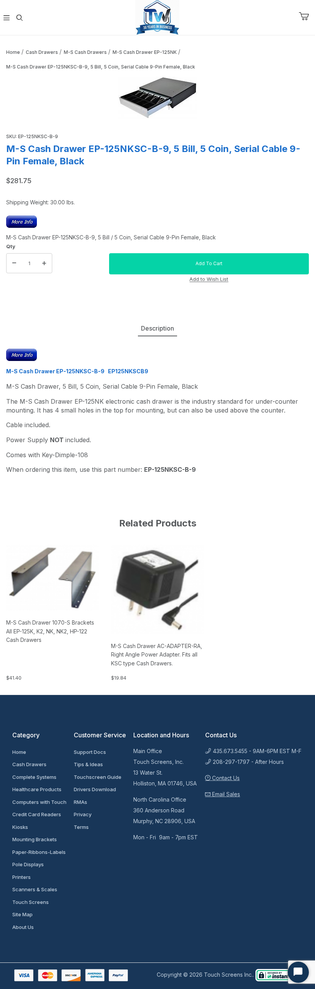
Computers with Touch (39, 802)
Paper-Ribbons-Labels (39, 852)
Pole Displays (28, 864)
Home (13, 52)
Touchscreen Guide (97, 777)
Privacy (82, 814)
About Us (23, 927)
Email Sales (225, 794)
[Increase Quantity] (44, 263)
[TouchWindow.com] (157, 16)
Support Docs (90, 752)
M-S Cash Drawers (85, 52)
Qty (10, 246)
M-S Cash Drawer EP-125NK (145, 52)
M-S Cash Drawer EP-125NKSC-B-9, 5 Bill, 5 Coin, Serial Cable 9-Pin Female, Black (100, 67)
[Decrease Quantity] (14, 263)
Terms (81, 827)
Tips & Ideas (88, 764)
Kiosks (20, 827)
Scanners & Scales (34, 889)
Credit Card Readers (36, 814)
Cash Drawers (42, 52)
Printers (21, 877)
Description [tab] (157, 328)
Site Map (22, 914)
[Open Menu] (6, 18)
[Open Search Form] (19, 18)
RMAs (80, 802)
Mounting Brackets (34, 839)
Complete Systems (34, 777)
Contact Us (225, 778)
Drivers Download (95, 789)
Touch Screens (30, 902)
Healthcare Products (36, 789)
